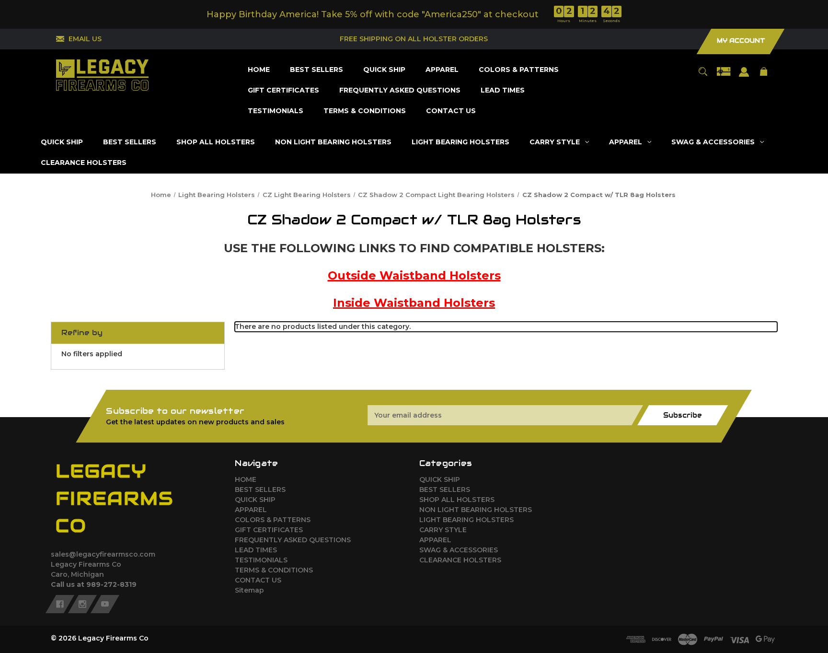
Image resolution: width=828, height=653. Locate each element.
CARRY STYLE (443, 529)
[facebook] (60, 604)
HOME (245, 479)
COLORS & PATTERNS (272, 519)
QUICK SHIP (255, 499)
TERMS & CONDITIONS (274, 570)
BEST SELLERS (260, 489)
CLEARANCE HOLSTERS (460, 560)
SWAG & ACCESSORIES (458, 550)
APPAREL (251, 509)
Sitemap (249, 590)
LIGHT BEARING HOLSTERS (466, 519)
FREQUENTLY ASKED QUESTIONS (293, 540)
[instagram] (82, 604)
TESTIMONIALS (261, 560)
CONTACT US (258, 580)
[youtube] (105, 604)
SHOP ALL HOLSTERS (456, 499)
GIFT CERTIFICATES (269, 529)
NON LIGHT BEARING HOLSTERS (475, 509)
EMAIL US (85, 39)
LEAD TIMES (256, 550)
